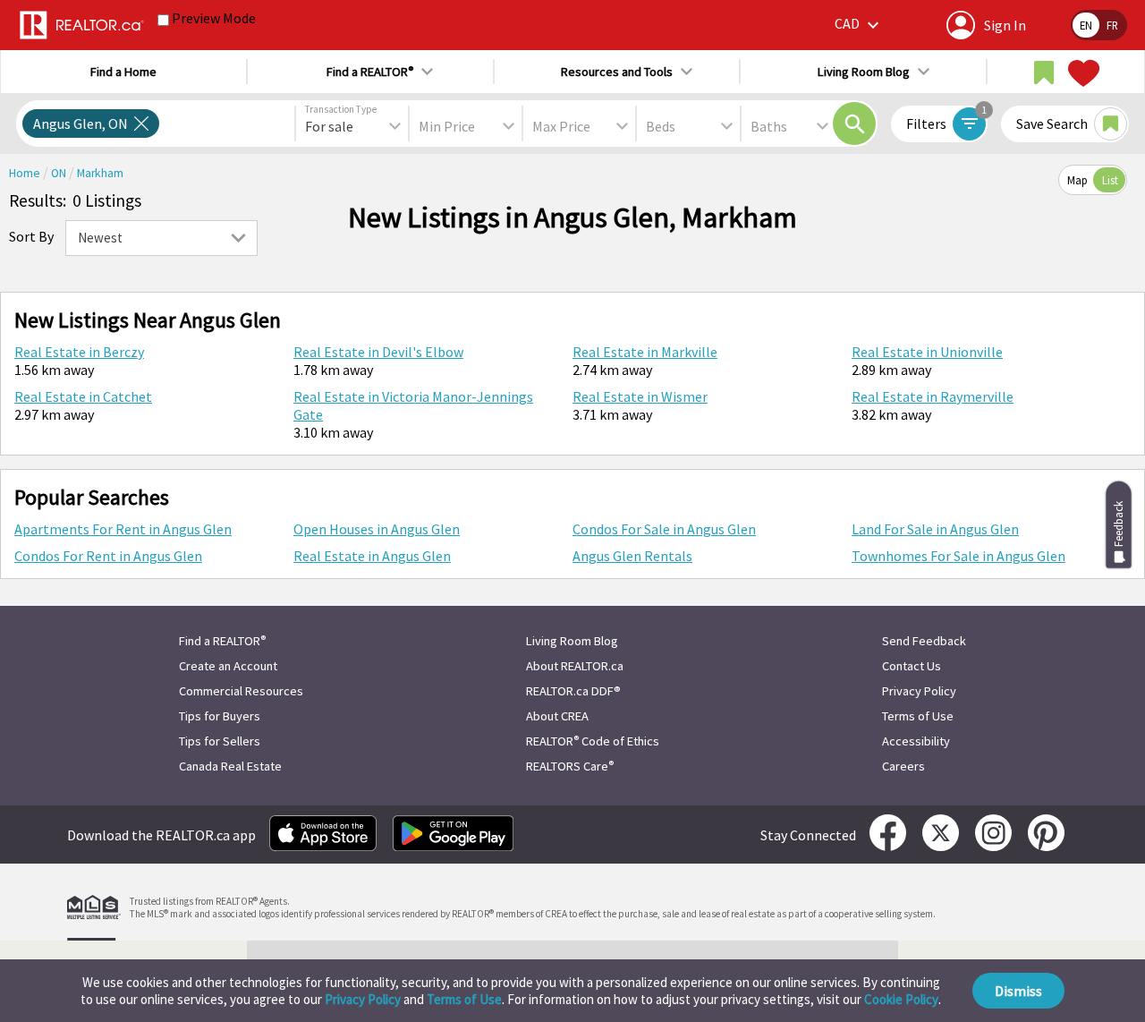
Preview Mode (214, 18)
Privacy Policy (363, 999)
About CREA (557, 716)
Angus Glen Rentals (632, 556)
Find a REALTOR (222, 641)
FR (1112, 25)
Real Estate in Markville (644, 352)
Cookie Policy (901, 999)
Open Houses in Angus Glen (376, 529)
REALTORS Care (570, 766)
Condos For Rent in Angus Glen (108, 556)
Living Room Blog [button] (864, 72)
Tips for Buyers (219, 716)
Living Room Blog (572, 641)
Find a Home (123, 72)
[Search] (854, 123)
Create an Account (228, 666)
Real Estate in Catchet (83, 396)
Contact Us (911, 666)
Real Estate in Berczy (79, 352)
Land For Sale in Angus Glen (935, 529)
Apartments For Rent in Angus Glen (123, 529)
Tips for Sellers (219, 741)
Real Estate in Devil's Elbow (378, 352)
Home (26, 173)
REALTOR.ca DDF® (573, 691)
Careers (903, 766)
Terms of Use (464, 999)
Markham (100, 173)
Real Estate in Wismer (640, 396)
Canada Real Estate (230, 766)
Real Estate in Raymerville (933, 396)
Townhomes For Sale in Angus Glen (958, 556)
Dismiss (1018, 991)
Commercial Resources (241, 691)
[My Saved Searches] (1044, 73)
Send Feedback (924, 641)
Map (1077, 180)
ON (60, 173)
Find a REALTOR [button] (370, 72)
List (1110, 180)
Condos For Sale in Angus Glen (664, 529)
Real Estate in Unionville (927, 352)
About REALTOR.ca (574, 666)
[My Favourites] (1081, 73)
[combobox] (352, 126)
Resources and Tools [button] (617, 72)
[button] (859, 24)
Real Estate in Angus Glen (372, 556)
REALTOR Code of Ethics (592, 741)
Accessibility (916, 741)
